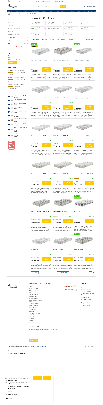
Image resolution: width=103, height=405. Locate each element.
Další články (12, 62)
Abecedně (70, 39)
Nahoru (35, 272)
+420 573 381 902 (87, 291)
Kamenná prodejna (46, 1)
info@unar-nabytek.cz (88, 287)
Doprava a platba (33, 296)
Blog (30, 292)
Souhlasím (47, 378)
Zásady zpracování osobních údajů (35, 301)
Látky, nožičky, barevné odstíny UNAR (34, 314)
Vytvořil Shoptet (91, 346)
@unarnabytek (86, 305)
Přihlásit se (33, 340)
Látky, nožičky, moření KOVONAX (34, 317)
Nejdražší (52, 39)
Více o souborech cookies (11, 395)
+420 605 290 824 (87, 289)
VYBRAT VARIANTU (46, 69)
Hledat (63, 6)
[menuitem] (10, 11)
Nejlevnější (44, 39)
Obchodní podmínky (33, 298)
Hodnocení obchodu (59, 1)
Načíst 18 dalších (62, 272)
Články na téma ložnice (13, 57)
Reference (31, 311)
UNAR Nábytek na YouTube (88, 302)
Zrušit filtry (17, 46)
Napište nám (32, 322)
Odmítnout (37, 378)
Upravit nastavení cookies (41, 346)
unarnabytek (86, 297)
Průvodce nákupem (33, 294)
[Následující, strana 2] (90, 272)
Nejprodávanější (61, 39)
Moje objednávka (33, 307)
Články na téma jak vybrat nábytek (16, 56)
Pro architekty (32, 309)
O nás (37, 1)
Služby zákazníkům (33, 303)
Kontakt (31, 320)
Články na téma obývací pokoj (15, 59)
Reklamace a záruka (33, 305)
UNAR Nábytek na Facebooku (88, 294)
